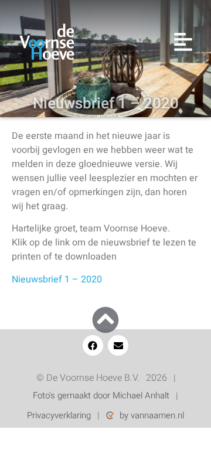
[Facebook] (93, 345)
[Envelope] (118, 345)
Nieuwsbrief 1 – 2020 (57, 279)
